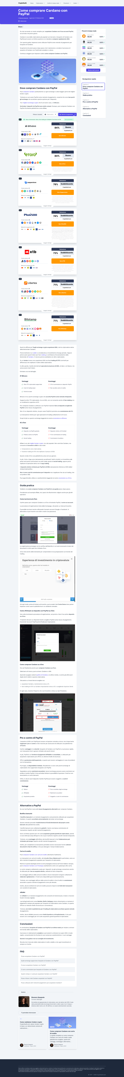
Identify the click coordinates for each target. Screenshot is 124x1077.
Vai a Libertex (62, 292)
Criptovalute (39, 3)
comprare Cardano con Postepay (33, 866)
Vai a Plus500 (62, 224)
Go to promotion (68, 119)
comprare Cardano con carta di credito (35, 854)
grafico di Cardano (42, 675)
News (32, 3)
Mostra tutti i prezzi (93, 70)
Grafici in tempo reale (53, 3)
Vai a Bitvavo (62, 135)
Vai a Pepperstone (62, 192)
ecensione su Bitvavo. (60, 418)
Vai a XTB (62, 261)
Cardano (31, 357)
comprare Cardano (29, 91)
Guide (75, 3)
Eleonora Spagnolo (28, 1044)
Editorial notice (23, 21)
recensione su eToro (65, 478)
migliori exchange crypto (30, 102)
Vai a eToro (62, 164)
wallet (35, 353)
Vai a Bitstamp (62, 328)
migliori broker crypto (36, 443)
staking (43, 355)
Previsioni (66, 3)
